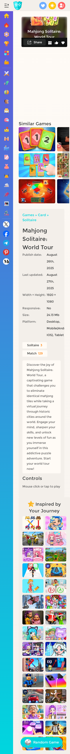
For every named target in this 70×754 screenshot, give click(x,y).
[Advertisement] (35, 84)
